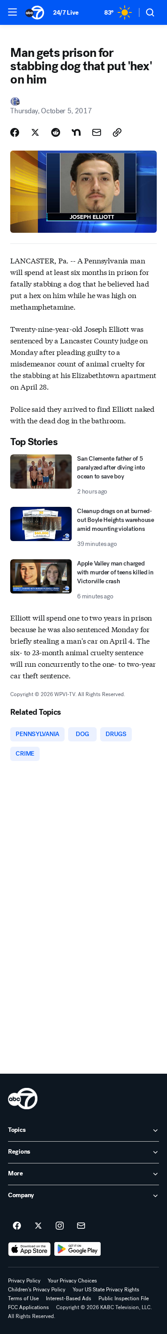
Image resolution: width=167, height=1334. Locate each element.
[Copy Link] (117, 132)
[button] (12, 12)
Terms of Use (23, 1298)
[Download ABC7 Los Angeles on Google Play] (77, 1249)
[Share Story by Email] (96, 132)
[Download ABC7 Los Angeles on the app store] (29, 1249)
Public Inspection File (123, 1298)
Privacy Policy (24, 1280)
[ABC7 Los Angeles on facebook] (17, 1226)
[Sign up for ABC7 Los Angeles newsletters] (81, 1226)
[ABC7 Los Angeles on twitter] (38, 1226)
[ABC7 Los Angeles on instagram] (60, 1226)
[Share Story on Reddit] (55, 132)
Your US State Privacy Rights (106, 1289)
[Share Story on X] (35, 132)
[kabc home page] (22, 1098)
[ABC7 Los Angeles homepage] (34, 12)
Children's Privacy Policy (36, 1289)
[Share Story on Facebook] (14, 132)
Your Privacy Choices (72, 1280)
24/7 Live (65, 12)
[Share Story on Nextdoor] (76, 132)
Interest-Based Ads (68, 1298)
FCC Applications (28, 1307)
